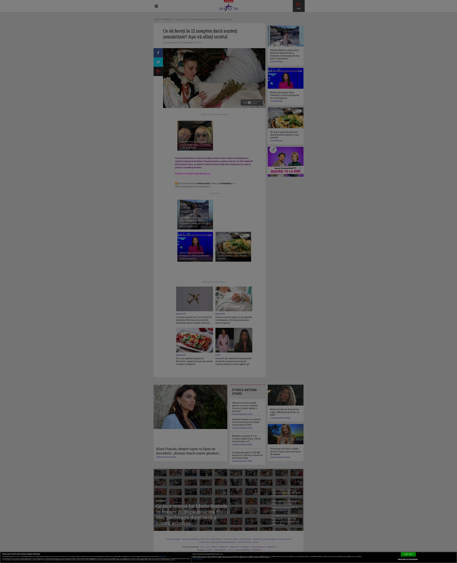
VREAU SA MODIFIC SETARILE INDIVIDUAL (408, 559)
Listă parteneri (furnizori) (198, 559)
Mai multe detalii (162, 556)
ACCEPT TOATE (408, 554)
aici (32, 559)
